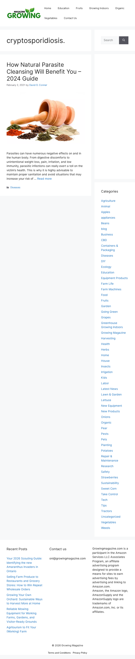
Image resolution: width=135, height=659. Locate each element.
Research (107, 466)
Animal (105, 206)
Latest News (109, 389)
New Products (110, 411)
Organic (119, 8)
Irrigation (107, 372)
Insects (105, 366)
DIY (103, 261)
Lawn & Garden (111, 394)
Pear (104, 428)
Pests (104, 433)
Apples (105, 212)
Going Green (109, 311)
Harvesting (108, 338)
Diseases (15, 187)
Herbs (105, 349)
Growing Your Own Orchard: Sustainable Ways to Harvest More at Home (24, 599)
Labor (105, 383)
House (105, 360)
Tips (104, 505)
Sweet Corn (109, 488)
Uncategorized (111, 516)
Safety (105, 471)
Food (104, 295)
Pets (104, 439)
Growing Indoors (99, 8)
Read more (44, 178)
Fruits (79, 8)
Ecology (106, 266)
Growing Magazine (113, 332)
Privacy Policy (80, 652)
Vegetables (50, 18)
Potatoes (107, 450)
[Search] (123, 40)
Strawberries (109, 477)
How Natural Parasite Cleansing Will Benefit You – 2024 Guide (44, 71)
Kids (104, 377)
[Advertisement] (114, 118)
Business (107, 234)
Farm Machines (111, 289)
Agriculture (108, 200)
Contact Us (70, 18)
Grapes (106, 317)
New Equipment (111, 405)
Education (63, 8)
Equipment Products (114, 278)
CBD (104, 240)
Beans (105, 223)
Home (47, 8)
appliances (108, 217)
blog (104, 229)
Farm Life (107, 283)
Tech (104, 499)
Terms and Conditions (59, 652)
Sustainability (110, 483)
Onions (105, 417)
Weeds (105, 528)
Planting (106, 445)
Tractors (106, 511)
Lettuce (106, 400)
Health (105, 344)
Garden (106, 306)
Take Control (109, 494)
